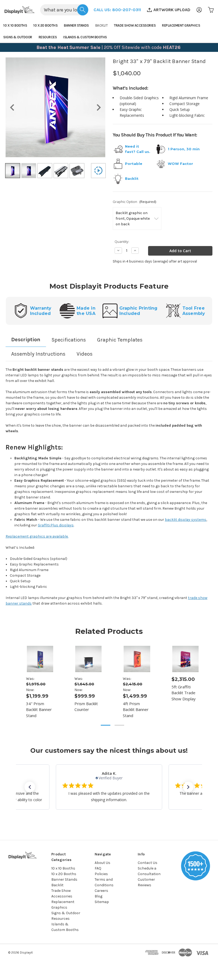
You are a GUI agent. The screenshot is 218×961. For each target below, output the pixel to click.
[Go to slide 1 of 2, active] (105, 725)
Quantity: (122, 241)
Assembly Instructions (38, 354)
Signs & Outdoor (17, 37)
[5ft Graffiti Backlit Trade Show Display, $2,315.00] (185, 659)
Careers (101, 890)
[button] (117, 9)
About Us (102, 862)
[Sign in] (199, 10)
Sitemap (102, 902)
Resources (48, 37)
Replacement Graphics (181, 25)
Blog (98, 896)
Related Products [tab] (109, 631)
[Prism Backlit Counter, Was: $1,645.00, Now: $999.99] (88, 659)
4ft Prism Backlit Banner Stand (136, 709)
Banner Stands (76, 25)
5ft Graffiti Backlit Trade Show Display (183, 692)
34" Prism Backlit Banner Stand (39, 709)
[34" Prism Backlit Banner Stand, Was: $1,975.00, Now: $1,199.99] (40, 659)
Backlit (101, 25)
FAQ (98, 868)
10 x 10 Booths (15, 25)
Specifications (69, 340)
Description (25, 339)
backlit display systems (185, 519)
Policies (101, 874)
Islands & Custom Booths (85, 37)
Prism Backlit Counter (86, 706)
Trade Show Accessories (135, 25)
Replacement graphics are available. (37, 536)
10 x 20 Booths (45, 25)
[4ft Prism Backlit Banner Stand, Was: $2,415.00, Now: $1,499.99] (137, 659)
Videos (85, 354)
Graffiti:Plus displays (56, 525)
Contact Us (147, 862)
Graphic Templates (119, 340)
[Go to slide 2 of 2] (119, 725)
